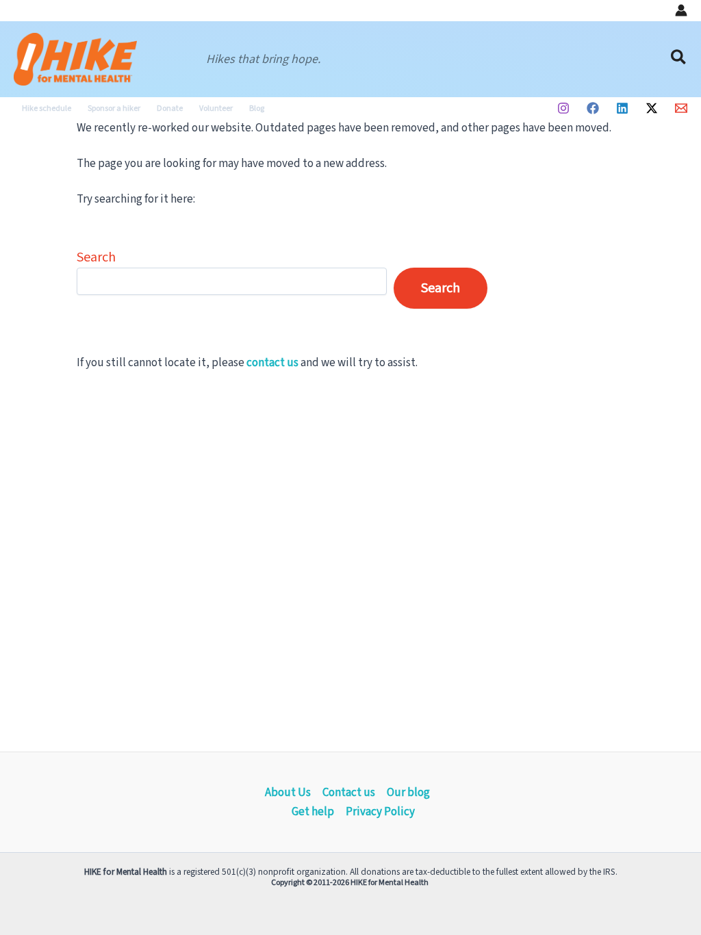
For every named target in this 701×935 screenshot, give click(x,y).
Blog (256, 108)
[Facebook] (593, 108)
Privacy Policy (380, 812)
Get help (313, 812)
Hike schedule (46, 108)
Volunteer (216, 108)
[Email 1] (681, 108)
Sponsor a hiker (114, 108)
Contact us (348, 792)
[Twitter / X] (652, 108)
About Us (288, 792)
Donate (170, 108)
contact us (272, 363)
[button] (679, 59)
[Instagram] (563, 108)
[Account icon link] (681, 10)
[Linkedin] (622, 108)
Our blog (408, 792)
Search (96, 257)
